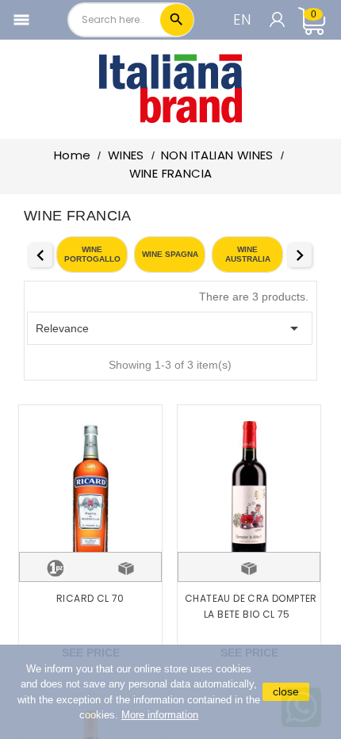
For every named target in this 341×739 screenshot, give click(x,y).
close (286, 691)
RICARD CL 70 (90, 598)
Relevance (170, 328)
